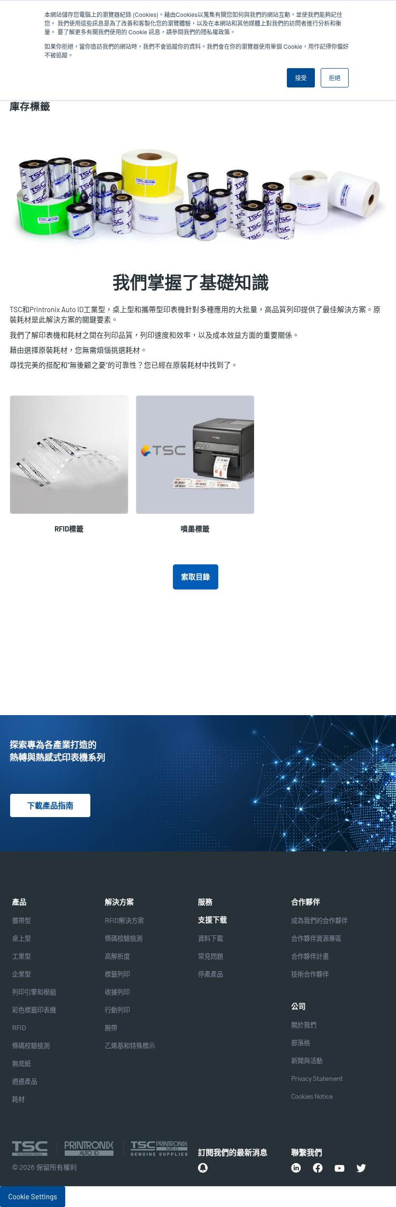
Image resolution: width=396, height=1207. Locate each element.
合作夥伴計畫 (310, 957)
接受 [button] (301, 77)
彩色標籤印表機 (34, 1010)
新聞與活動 (307, 1061)
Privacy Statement (317, 1079)
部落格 (300, 1043)
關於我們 (303, 1025)
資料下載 (210, 939)
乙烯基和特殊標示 (130, 1046)
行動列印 (117, 1010)
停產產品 (210, 975)
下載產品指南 (50, 806)
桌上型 (21, 939)
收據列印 (117, 993)
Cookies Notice (312, 1097)
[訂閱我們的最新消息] (203, 1168)
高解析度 (117, 957)
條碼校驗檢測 (31, 1046)
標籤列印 (117, 975)
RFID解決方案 (124, 921)
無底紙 (21, 1064)
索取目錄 (195, 576)
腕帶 (111, 1028)
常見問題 (210, 957)
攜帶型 (21, 921)
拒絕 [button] (334, 77)
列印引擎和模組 (34, 993)
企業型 (21, 975)
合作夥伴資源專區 (316, 939)
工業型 (21, 957)
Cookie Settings (32, 1196)
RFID (19, 1028)
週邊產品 (24, 1082)
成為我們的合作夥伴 (319, 921)
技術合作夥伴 (310, 975)
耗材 (18, 1100)
